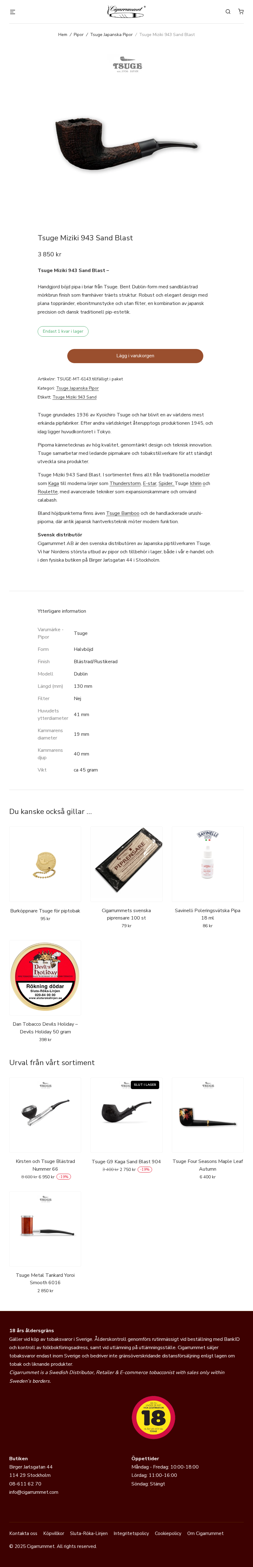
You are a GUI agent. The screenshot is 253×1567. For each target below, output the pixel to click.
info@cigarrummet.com (33, 1492)
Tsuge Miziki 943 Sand (74, 397)
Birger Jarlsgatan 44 (31, 1467)
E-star (149, 483)
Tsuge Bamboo (122, 513)
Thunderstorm (125, 483)
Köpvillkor (53, 1533)
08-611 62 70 (25, 1484)
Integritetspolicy (131, 1533)
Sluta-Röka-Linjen (89, 1533)
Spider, (167, 483)
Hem (62, 35)
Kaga (53, 483)
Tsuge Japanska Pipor (111, 35)
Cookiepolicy (168, 1533)
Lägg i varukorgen (135, 355)
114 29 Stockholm (30, 1475)
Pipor (79, 35)
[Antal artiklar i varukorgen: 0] (241, 11)
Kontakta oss (23, 1533)
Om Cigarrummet (205, 1533)
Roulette (48, 491)
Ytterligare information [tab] (62, 611)
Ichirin (195, 483)
